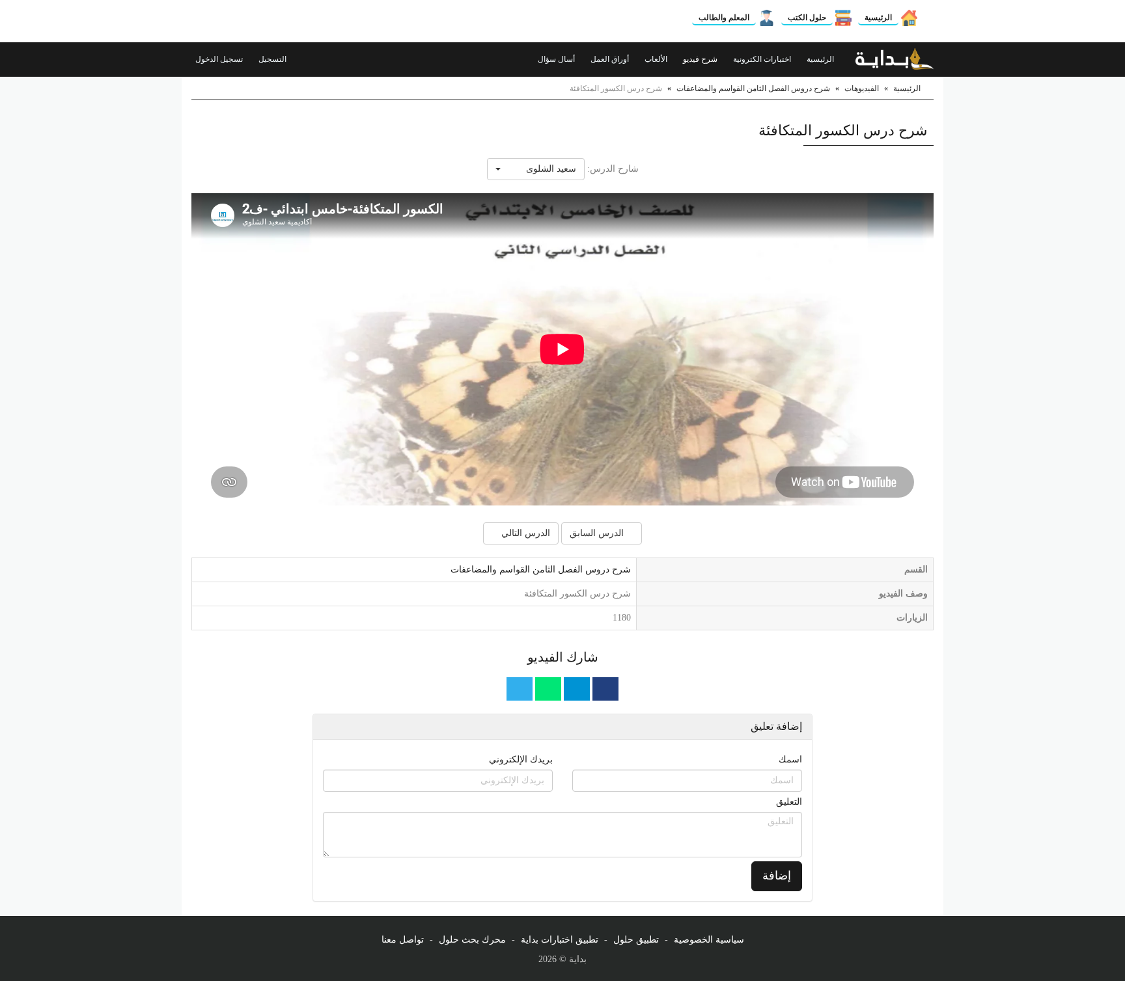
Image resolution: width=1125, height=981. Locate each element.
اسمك (790, 759)
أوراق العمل (610, 59)
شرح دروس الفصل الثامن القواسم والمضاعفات (753, 88)
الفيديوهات (861, 88)
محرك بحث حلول (472, 940)
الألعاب (657, 59)
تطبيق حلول (636, 940)
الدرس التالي (524, 533)
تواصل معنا (403, 940)
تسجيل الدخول (220, 59)
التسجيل (273, 59)
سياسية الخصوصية (709, 940)
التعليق (789, 802)
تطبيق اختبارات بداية (559, 940)
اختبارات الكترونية (763, 59)
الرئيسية (878, 17)
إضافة (776, 875)
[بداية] (894, 59)
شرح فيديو (701, 59)
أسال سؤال (557, 59)
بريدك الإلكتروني (521, 759)
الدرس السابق (598, 533)
